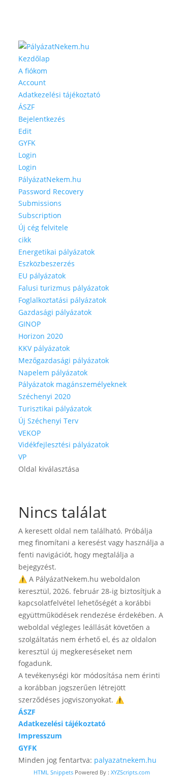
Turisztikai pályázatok (55, 408)
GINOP (29, 324)
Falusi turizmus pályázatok (63, 288)
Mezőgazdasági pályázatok (63, 360)
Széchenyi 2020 (44, 396)
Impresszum (40, 735)
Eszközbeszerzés (46, 263)
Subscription (40, 215)
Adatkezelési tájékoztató (59, 94)
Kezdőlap (34, 58)
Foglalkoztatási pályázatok (62, 300)
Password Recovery (50, 191)
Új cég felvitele (43, 227)
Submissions (40, 203)
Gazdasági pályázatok (55, 312)
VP (22, 457)
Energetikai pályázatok (56, 252)
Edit (25, 131)
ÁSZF (26, 107)
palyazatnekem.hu (125, 760)
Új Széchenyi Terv (48, 421)
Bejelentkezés (41, 119)
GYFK (27, 143)
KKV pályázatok (44, 348)
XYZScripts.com (130, 772)
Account (32, 82)
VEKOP (29, 433)
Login (27, 155)
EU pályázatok (42, 275)
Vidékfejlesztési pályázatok (63, 444)
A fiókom (32, 71)
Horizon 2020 (40, 336)
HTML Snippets (53, 772)
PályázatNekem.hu (49, 179)
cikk (24, 239)
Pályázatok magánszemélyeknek (72, 384)
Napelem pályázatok (52, 372)
